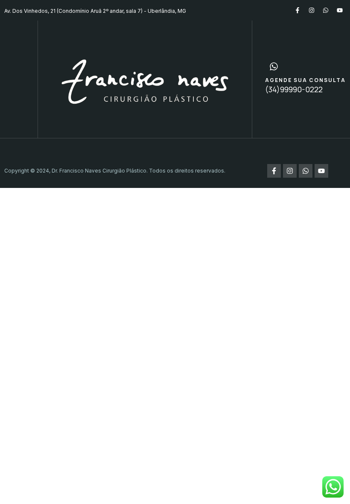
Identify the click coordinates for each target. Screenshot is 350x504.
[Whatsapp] (326, 10)
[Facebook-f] (297, 10)
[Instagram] (312, 10)
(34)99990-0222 (294, 89)
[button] (19, 79)
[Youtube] (340, 10)
